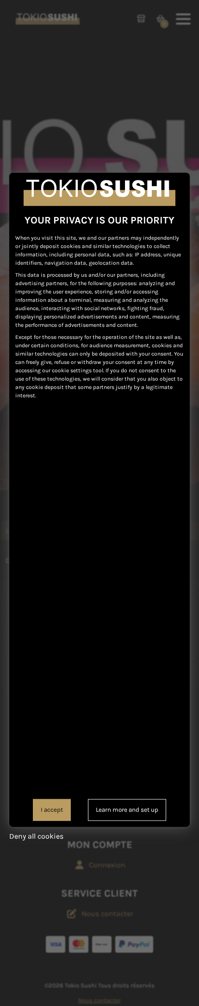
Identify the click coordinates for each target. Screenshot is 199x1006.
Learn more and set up (127, 809)
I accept (52, 809)
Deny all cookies (36, 835)
